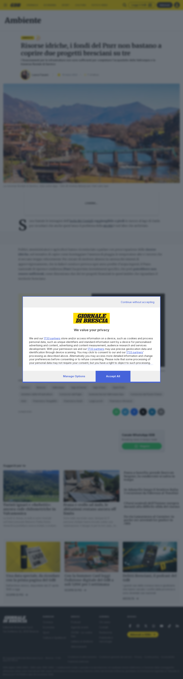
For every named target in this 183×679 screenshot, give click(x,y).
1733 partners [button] (52, 338)
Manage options (74, 376)
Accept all (113, 376)
